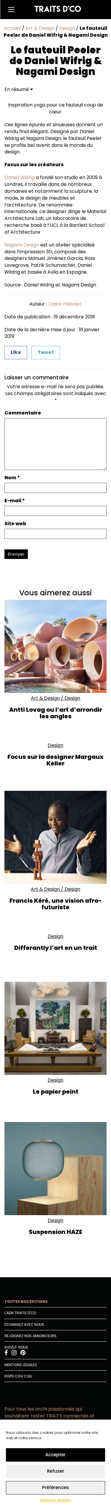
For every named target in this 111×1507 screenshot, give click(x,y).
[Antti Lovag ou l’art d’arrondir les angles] (55, 646)
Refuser (55, 1471)
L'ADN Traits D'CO (20, 1312)
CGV (19, 1376)
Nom (12, 477)
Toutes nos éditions (26, 1301)
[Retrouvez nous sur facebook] (6, 1353)
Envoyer (16, 554)
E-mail (14, 500)
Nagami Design (21, 244)
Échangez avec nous (24, 1324)
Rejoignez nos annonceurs (30, 1335)
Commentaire (22, 413)
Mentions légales (55, 1500)
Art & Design (39, 28)
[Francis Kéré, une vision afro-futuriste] (55, 837)
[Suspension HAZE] (55, 1168)
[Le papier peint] (55, 1028)
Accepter (55, 1454)
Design (67, 28)
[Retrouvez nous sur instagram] (14, 1353)
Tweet (46, 352)
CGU (28, 1376)
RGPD (9, 1376)
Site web (15, 523)
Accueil (12, 28)
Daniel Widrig (19, 177)
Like (16, 352)
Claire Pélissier (65, 304)
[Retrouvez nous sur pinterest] (22, 1353)
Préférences (55, 1487)
